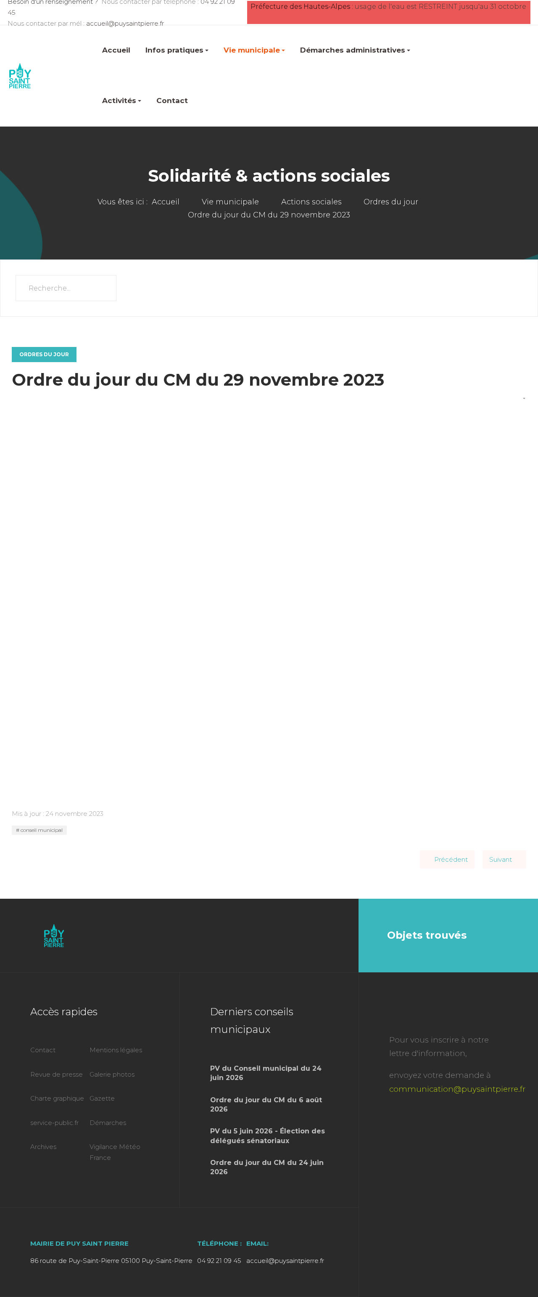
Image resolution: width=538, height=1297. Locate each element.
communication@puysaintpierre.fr (457, 1089)
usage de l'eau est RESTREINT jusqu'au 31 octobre (440, 7)
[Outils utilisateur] (520, 399)
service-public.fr (54, 1123)
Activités (119, 100)
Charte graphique (57, 1098)
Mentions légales (116, 1050)
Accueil (116, 50)
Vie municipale (252, 50)
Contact (172, 100)
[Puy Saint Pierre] (20, 75)
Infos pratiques (174, 50)
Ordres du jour (44, 354)
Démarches (108, 1123)
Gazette (102, 1098)
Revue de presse (56, 1074)
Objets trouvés (427, 935)
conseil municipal (41, 830)
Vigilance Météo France (115, 1152)
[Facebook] (326, 935)
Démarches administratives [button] (352, 50)
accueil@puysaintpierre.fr (125, 23)
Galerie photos (112, 1074)
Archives (43, 1147)
